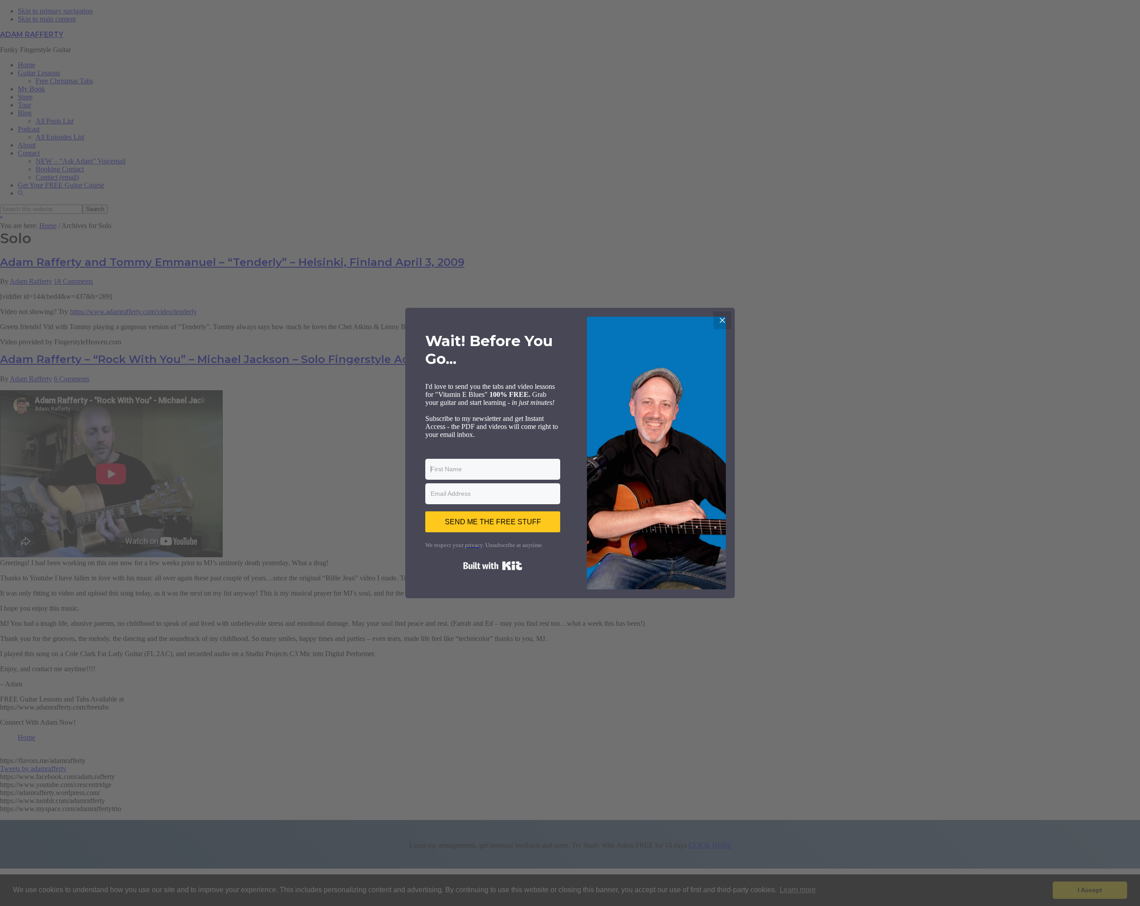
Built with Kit (492, 566)
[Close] (722, 320)
